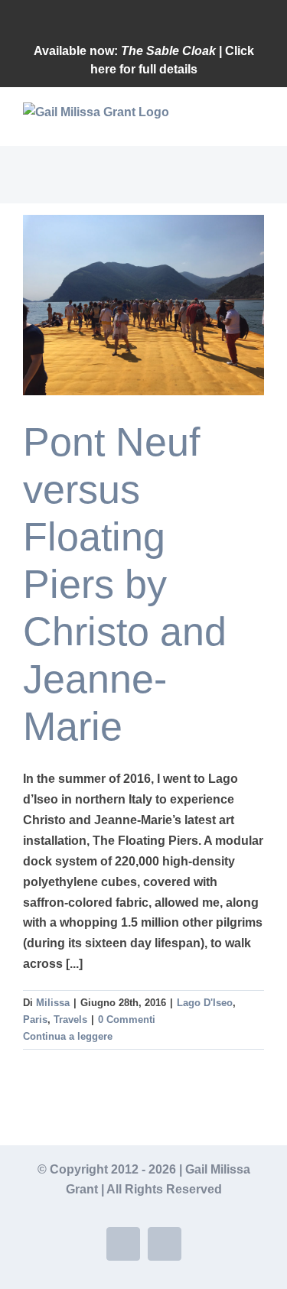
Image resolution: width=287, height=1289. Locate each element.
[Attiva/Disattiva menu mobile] (258, 122)
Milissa (53, 1002)
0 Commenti (126, 1019)
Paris (35, 1019)
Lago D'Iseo (205, 1002)
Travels (70, 1019)
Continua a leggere (68, 1036)
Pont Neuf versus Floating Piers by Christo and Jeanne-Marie (125, 584)
